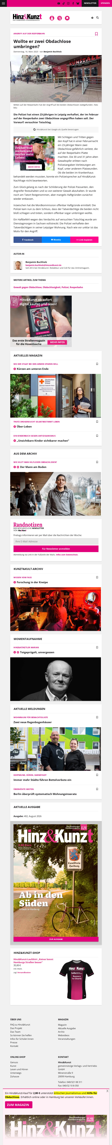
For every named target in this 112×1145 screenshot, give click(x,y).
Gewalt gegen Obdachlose (28, 287)
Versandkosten (24, 972)
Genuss (14, 1062)
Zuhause (14, 1076)
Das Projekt (16, 1028)
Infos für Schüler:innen (22, 1038)
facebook (73, 3)
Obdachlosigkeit (52, 287)
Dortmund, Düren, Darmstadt (30, 775)
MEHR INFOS (34, 167)
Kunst (13, 1065)
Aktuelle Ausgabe (67, 1028)
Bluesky (78, 3)
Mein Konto (51, 18)
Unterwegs (15, 1072)
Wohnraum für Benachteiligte (31, 717)
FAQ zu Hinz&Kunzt (20, 1024)
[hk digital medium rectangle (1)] (41, 346)
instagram (68, 3)
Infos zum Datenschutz (67, 554)
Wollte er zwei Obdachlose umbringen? (42, 43)
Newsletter (90, 3)
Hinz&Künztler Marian (26, 647)
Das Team (15, 1031)
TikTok (63, 3)
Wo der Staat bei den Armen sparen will (36, 364)
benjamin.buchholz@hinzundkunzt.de (43, 265)
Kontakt (14, 1046)
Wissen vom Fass (23, 577)
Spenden (105, 3)
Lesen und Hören (19, 1069)
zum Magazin (18, 1105)
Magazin (62, 1024)
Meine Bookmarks (67, 18)
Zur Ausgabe (56, 939)
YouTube (58, 3)
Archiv (61, 1031)
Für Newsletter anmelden (56, 548)
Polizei (65, 287)
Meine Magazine (59, 18)
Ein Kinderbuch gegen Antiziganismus (35, 435)
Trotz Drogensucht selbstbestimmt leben (37, 421)
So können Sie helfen (21, 1035)
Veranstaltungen (66, 1038)
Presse (13, 1042)
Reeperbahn (76, 287)
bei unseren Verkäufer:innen (77, 1097)
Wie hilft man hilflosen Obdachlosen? (35, 462)
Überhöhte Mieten (24, 789)
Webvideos (63, 1035)
